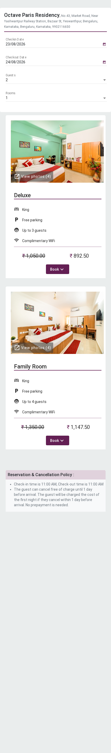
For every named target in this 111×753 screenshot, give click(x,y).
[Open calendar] (104, 44)
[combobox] (56, 80)
